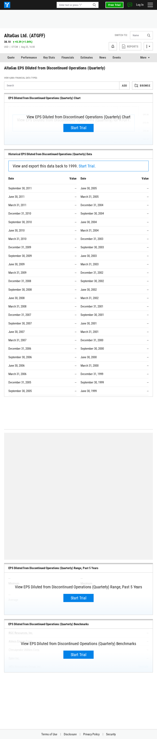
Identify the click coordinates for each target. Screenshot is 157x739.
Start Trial (78, 127)
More (143, 57)
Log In (140, 5)
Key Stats (49, 57)
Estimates (87, 57)
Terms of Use (49, 734)
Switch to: (121, 35)
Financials (68, 57)
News (102, 57)
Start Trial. (87, 166)
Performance (29, 57)
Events (117, 57)
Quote (11, 57)
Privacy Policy (91, 734)
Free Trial (114, 5)
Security (111, 734)
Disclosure (70, 734)
